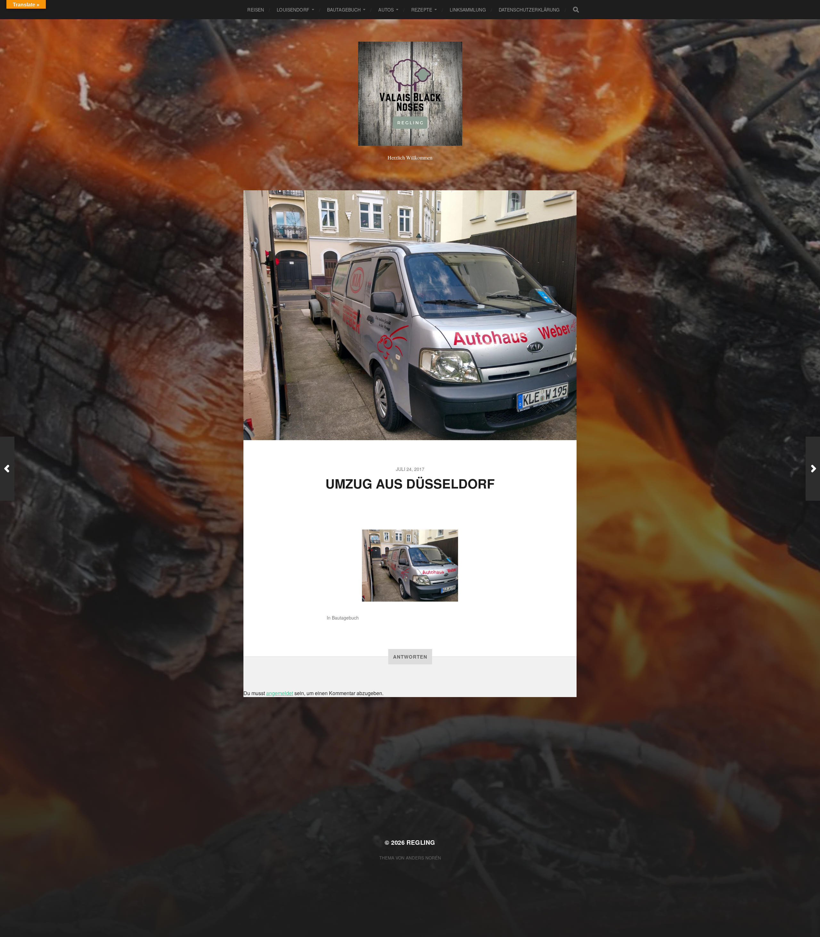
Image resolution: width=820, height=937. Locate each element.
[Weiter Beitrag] (813, 469)
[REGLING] (410, 94)
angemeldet (279, 693)
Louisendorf (293, 9)
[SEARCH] (576, 9)
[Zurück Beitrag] (7, 469)
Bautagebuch (344, 9)
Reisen (255, 9)
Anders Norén (423, 858)
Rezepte (421, 9)
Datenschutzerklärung (529, 9)
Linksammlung (468, 9)
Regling (420, 842)
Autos (386, 9)
